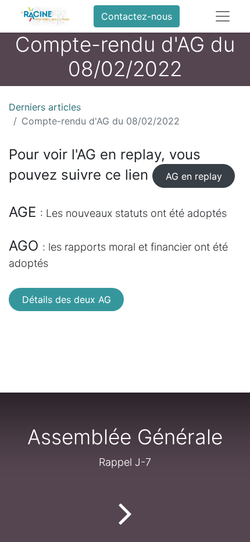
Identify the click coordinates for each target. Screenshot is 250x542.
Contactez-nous (136, 16)
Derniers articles (45, 107)
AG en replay (194, 176)
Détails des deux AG (66, 299)
